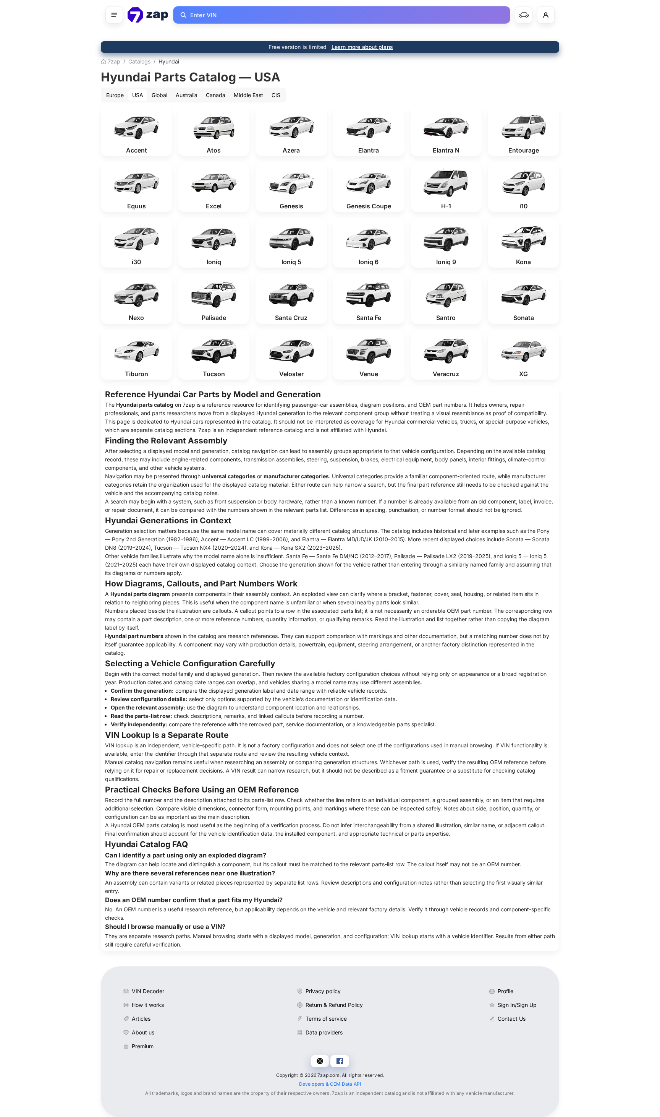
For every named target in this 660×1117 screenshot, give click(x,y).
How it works (148, 1005)
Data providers (324, 1032)
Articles (141, 1018)
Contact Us (512, 1018)
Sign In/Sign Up (517, 1005)
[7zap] (148, 15)
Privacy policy (323, 991)
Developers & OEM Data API (330, 1084)
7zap (113, 61)
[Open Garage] (523, 15)
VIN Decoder (148, 991)
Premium (143, 1046)
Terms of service (326, 1018)
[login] (546, 15)
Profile (505, 991)
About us (143, 1032)
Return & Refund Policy (334, 1005)
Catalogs (139, 61)
